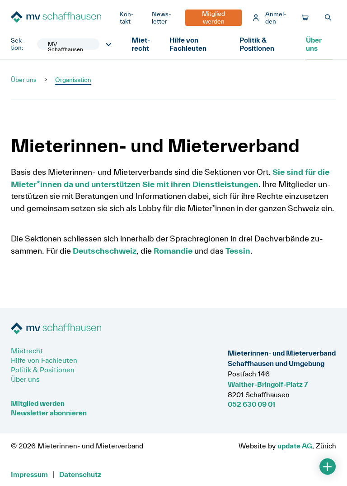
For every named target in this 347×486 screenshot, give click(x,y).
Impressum (29, 474)
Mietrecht (140, 44)
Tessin (237, 250)
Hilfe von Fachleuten (187, 44)
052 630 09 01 (251, 404)
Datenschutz (80, 474)
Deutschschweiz (104, 250)
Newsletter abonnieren (49, 413)
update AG (294, 446)
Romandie (173, 250)
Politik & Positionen (256, 44)
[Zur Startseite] (62, 18)
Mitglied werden (38, 403)
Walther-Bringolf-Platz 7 (268, 384)
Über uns (314, 44)
